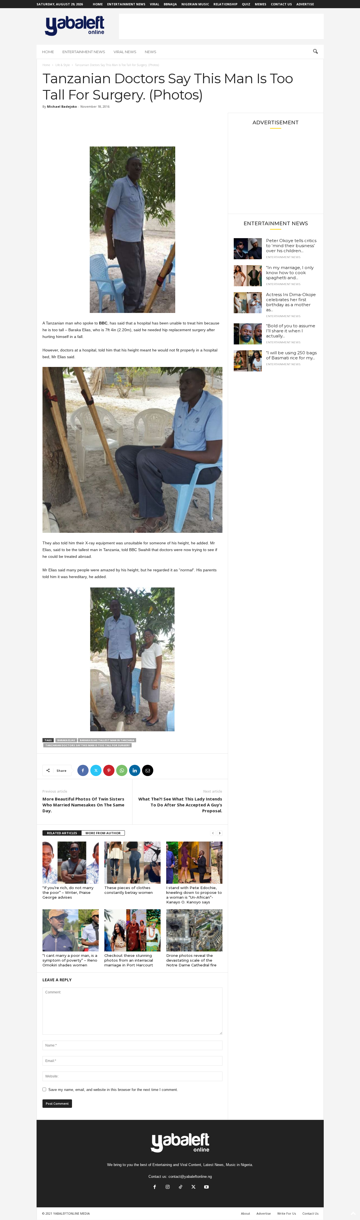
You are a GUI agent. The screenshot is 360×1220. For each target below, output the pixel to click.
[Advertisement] (221, 26)
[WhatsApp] (121, 770)
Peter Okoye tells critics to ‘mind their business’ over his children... (291, 245)
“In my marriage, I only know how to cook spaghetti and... (290, 272)
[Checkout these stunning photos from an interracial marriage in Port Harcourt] (132, 930)
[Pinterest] (108, 770)
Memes (260, 4)
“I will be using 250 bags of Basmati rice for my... (291, 355)
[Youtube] (206, 1187)
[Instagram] (167, 1187)
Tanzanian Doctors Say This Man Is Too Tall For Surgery (87, 745)
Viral (154, 4)
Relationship (225, 4)
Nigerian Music (195, 4)
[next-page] (219, 833)
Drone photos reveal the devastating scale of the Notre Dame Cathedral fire (191, 960)
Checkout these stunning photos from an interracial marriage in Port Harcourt (128, 960)
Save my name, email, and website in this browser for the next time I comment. (113, 1090)
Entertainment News (126, 4)
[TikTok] (180, 1187)
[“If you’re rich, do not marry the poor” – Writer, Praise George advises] (70, 863)
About (245, 1213)
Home (98, 4)
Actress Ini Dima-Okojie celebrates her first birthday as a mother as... (291, 302)
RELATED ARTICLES (62, 833)
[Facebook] (83, 770)
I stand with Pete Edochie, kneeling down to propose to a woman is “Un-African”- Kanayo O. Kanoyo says (194, 894)
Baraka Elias (66, 740)
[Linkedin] (134, 770)
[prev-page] (213, 833)
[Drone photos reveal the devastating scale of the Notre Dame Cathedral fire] (194, 930)
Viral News (125, 51)
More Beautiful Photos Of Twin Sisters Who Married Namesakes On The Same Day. (83, 804)
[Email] (147, 770)
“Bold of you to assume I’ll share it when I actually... (290, 331)
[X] (96, 770)
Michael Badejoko (62, 106)
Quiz (246, 4)
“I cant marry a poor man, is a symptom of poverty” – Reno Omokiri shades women (69, 960)
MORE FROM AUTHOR (103, 833)
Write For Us (286, 1213)
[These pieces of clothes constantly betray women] (132, 863)
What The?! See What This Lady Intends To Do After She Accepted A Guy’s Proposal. (180, 804)
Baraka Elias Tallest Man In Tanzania (107, 740)
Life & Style (62, 65)
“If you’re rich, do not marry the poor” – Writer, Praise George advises (67, 892)
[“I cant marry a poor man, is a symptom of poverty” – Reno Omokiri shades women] (70, 930)
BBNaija (170, 4)
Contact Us (281, 4)
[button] (315, 52)
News (150, 51)
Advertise (305, 4)
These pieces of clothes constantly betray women (128, 890)
